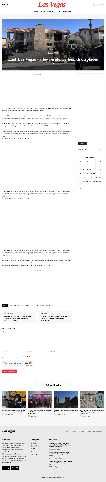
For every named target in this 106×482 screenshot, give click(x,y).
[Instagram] (8, 468)
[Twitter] (13, 468)
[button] (6, 4)
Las (37, 305)
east (27, 305)
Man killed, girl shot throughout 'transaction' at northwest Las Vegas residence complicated (60, 445)
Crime (51, 449)
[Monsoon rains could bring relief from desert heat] (66, 399)
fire (32, 305)
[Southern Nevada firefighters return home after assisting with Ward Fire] (14, 399)
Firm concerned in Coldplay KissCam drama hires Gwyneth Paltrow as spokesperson (54, 318)
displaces (21, 305)
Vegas (48, 305)
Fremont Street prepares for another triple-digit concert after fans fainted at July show (39, 411)
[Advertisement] (37, 90)
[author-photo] (3, 414)
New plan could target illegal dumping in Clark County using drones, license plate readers (92, 411)
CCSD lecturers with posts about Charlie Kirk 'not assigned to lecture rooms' (60, 453)
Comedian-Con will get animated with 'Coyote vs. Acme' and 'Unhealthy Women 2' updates (17, 318)
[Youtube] (17, 468)
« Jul (79, 188)
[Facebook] (4, 468)
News (53, 50)
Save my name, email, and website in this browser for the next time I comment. (28, 357)
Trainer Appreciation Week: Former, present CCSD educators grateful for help (60, 462)
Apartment (12, 305)
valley (42, 305)
